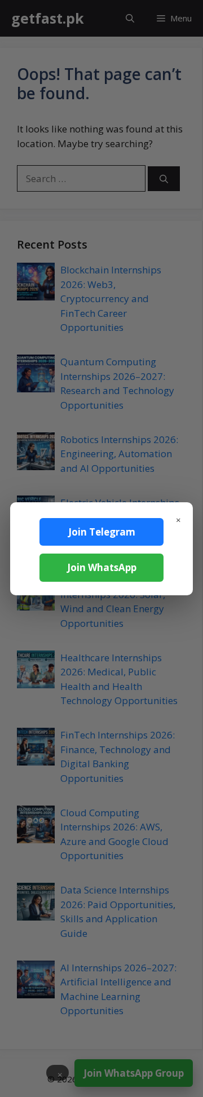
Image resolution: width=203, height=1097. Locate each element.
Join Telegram (101, 531)
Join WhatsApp (101, 567)
